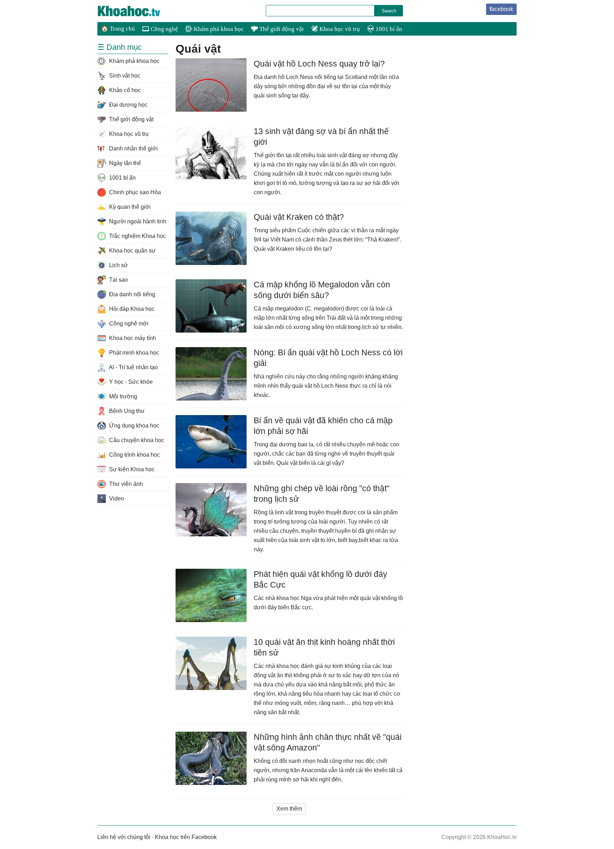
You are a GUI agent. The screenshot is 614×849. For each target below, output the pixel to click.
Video (116, 498)
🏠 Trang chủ (118, 28)
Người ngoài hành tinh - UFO (138, 221)
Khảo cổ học (124, 90)
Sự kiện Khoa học (131, 469)
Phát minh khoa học (133, 353)
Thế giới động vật (281, 29)
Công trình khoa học (134, 455)
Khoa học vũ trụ (339, 29)
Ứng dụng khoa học (133, 426)
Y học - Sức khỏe (130, 382)
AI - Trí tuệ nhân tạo (133, 367)
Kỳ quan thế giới (129, 207)
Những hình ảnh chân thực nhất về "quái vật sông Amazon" (328, 742)
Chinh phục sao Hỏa (134, 192)
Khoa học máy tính (132, 338)
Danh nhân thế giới (133, 148)
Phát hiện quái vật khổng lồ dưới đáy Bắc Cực (320, 579)
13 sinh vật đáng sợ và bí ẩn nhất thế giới (321, 137)
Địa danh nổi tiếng (131, 294)
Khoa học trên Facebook (186, 837)
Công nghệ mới (128, 323)
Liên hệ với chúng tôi (123, 837)
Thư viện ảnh (125, 484)
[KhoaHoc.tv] (136, 11)
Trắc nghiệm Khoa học (137, 236)
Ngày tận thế (124, 163)
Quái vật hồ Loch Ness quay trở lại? (319, 63)
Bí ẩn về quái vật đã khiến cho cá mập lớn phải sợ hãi (323, 426)
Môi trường (122, 396)
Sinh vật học (124, 76)
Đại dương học (127, 105)
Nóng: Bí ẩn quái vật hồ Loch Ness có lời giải (328, 358)
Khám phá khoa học (218, 29)
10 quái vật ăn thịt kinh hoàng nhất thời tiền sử (324, 647)
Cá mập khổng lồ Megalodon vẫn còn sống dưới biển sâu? (322, 290)
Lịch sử (118, 265)
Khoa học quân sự (132, 251)
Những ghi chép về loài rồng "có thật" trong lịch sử (321, 494)
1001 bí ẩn (388, 29)
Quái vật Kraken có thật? (299, 217)
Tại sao (118, 280)
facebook (501, 9)
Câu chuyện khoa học (136, 440)
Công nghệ (163, 29)
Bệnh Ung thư (126, 411)
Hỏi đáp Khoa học (131, 309)
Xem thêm (289, 809)
